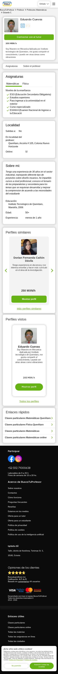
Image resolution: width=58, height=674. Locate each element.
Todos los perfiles (29, 401)
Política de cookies (16, 530)
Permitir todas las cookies (41, 666)
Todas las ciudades (16, 641)
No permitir (16, 666)
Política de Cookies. (30, 660)
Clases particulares (16, 623)
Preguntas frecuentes (17, 502)
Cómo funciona (14, 497)
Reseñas (12, 507)
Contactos (12, 493)
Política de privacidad (17, 525)
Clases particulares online (19, 627)
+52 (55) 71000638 (19, 468)
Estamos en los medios (18, 511)
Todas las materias (16, 632)
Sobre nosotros (15, 488)
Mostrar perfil (29, 299)
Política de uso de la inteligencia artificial (26, 534)
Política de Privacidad (16, 660)
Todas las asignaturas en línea (21, 636)
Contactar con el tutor (29, 37)
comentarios (23, 581)
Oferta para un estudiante (19, 520)
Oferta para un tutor (17, 516)
